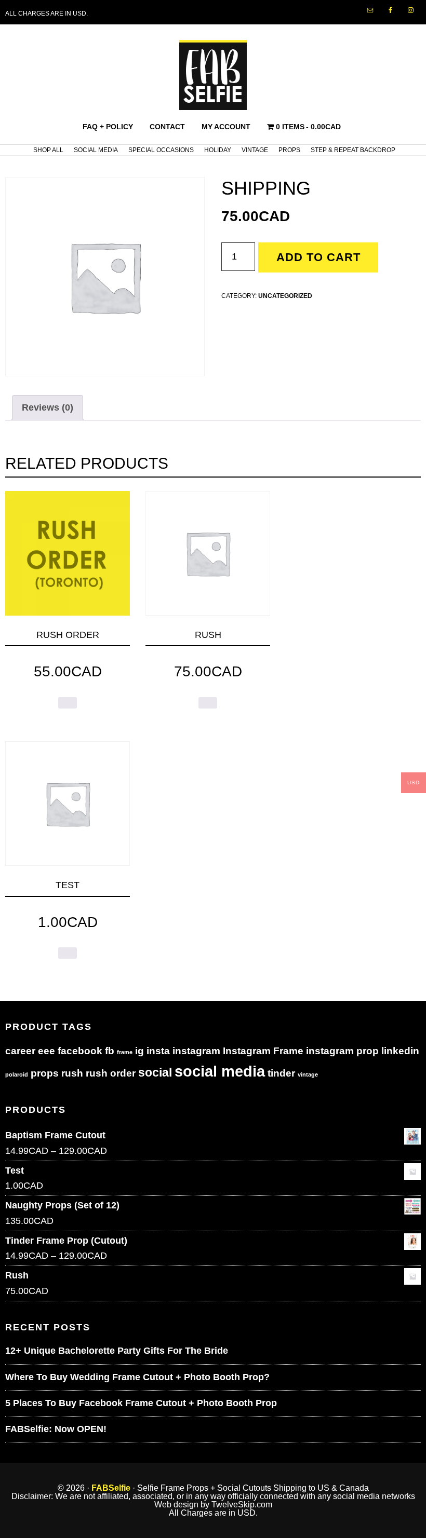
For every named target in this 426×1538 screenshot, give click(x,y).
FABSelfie (110, 1487)
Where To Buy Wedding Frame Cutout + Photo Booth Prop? (137, 1377)
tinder (281, 1073)
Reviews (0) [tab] (47, 407)
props (45, 1073)
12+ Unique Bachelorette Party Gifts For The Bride (116, 1350)
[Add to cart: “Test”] (67, 953)
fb (109, 1050)
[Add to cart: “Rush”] (207, 703)
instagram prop (342, 1050)
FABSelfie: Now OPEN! (55, 1429)
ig (139, 1050)
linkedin (400, 1050)
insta (158, 1050)
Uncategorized (285, 296)
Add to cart (318, 257)
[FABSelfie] (213, 104)
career (20, 1050)
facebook (80, 1050)
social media (220, 1071)
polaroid (16, 1074)
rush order (111, 1073)
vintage (308, 1074)
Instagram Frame (263, 1050)
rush (72, 1073)
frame (124, 1052)
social (155, 1072)
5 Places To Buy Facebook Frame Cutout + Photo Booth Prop (141, 1403)
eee (46, 1050)
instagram (196, 1050)
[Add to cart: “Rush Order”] (67, 703)
